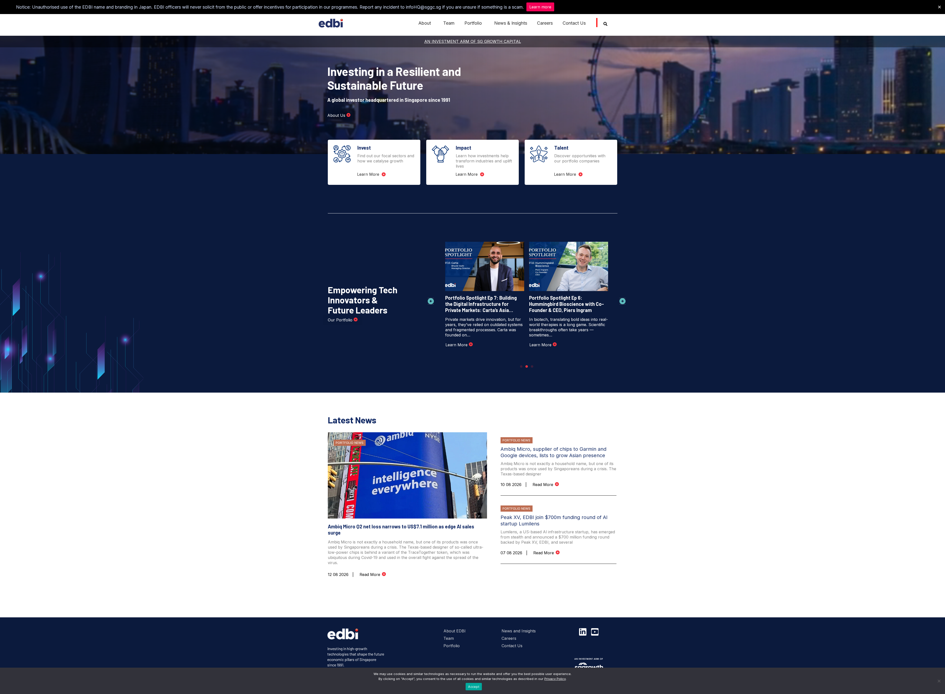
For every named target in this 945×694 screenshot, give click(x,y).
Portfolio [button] (473, 23)
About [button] (424, 23)
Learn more (540, 6)
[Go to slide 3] (532, 366)
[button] (431, 301)
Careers (545, 23)
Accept (473, 687)
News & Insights (510, 23)
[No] (938, 680)
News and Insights (519, 630)
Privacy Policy (555, 679)
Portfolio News (349, 443)
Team (449, 23)
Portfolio (451, 645)
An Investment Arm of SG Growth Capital (472, 41)
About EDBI (454, 630)
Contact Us (574, 23)
